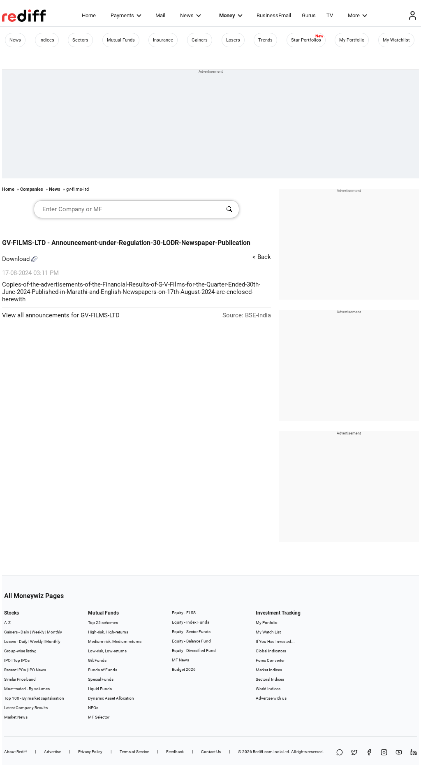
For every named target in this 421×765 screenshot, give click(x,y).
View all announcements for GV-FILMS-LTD (61, 315)
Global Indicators (271, 651)
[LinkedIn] (413, 753)
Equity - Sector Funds (191, 631)
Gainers (200, 40)
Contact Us (211, 751)
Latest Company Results (26, 707)
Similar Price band (20, 679)
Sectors (80, 40)
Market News (16, 717)
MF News (180, 660)
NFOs (93, 707)
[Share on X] (354, 753)
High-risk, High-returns (108, 632)
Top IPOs (21, 660)
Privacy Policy (90, 751)
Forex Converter (270, 660)
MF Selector (98, 717)
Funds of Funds (102, 670)
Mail (160, 15)
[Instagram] (384, 753)
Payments (122, 15)
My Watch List (268, 632)
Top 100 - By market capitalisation (34, 698)
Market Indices (269, 670)
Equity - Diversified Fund (194, 650)
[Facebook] (369, 753)
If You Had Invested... (275, 641)
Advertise (52, 751)
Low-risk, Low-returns (107, 651)
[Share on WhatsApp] (339, 753)
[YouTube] (399, 753)
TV (329, 15)
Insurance (163, 40)
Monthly (54, 632)
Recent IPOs (15, 670)
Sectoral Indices (270, 679)
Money (227, 15)
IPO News (37, 670)
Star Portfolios (306, 40)
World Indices (268, 688)
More (354, 15)
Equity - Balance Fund (191, 641)
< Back (261, 257)
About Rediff (15, 751)
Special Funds (100, 679)
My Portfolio (351, 40)
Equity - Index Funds (190, 622)
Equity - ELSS (184, 612)
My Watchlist (396, 40)
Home (89, 15)
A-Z (7, 622)
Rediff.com (263, 751)
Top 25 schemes (103, 622)
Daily (25, 632)
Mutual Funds (121, 40)
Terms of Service (134, 751)
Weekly (38, 632)
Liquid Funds (100, 688)
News (187, 15)
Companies (31, 189)
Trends (265, 40)
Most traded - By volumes (27, 688)
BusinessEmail (274, 15)
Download (16, 259)
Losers (233, 40)
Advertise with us (271, 698)
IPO (7, 660)
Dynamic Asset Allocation (111, 698)
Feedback (175, 751)
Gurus (309, 15)
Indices (46, 40)
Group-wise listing (20, 651)
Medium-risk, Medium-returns (114, 641)
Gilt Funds (97, 660)
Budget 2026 (184, 669)
